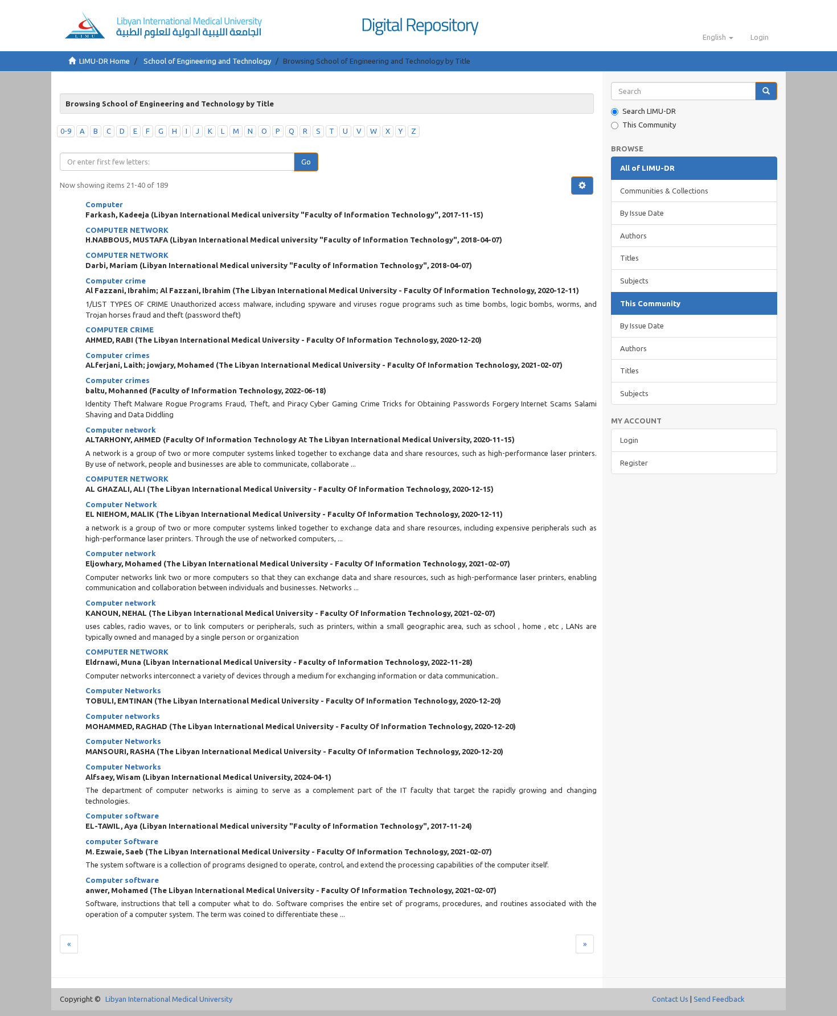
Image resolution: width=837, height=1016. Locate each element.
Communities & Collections (664, 191)
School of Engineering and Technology (207, 61)
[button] (718, 37)
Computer (104, 204)
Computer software (122, 816)
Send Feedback (719, 999)
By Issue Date (642, 213)
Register (634, 463)
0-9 (65, 131)
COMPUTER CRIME (119, 330)
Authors (633, 236)
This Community (649, 125)
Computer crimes (117, 355)
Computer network (120, 430)
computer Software (121, 841)
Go (306, 162)
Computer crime (115, 281)
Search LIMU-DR (649, 111)
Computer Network (121, 504)
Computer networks (122, 716)
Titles (629, 258)
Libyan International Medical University (168, 999)
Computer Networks (123, 690)
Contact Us (670, 999)
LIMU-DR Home (104, 61)
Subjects (634, 281)
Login (629, 440)
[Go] (766, 91)
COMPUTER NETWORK (127, 230)
